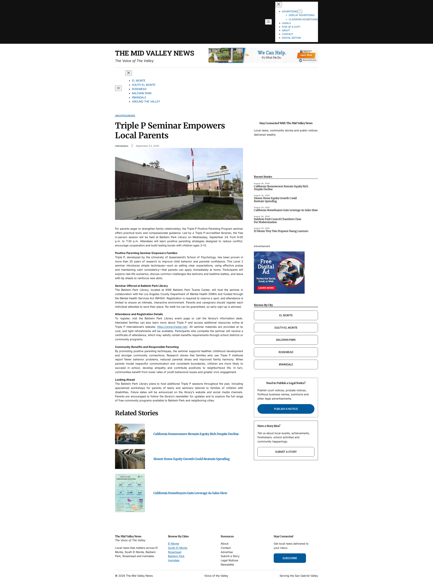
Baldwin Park (286, 339)
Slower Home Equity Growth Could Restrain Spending (191, 459)
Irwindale (286, 364)
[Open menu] (268, 22)
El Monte (286, 315)
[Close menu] (278, 4)
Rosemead (286, 352)
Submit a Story (286, 451)
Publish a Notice (286, 409)
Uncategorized (125, 115)
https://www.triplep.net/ (172, 326)
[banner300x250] (279, 292)
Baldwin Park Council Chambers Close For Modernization (277, 221)
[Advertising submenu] (300, 11)
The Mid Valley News (154, 52)
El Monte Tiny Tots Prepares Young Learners (281, 231)
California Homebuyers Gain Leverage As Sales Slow (190, 493)
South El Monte (286, 327)
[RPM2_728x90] (263, 62)
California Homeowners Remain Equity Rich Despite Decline (196, 434)
